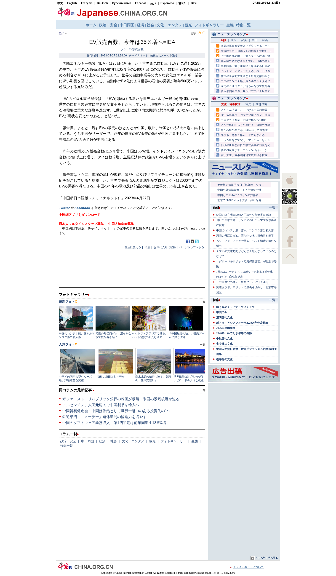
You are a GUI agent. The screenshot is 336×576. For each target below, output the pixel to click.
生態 (194, 441)
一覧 (202, 390)
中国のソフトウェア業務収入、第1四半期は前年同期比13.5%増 (114, 423)
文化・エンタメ (133, 441)
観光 (152, 441)
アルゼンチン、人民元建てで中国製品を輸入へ (100, 405)
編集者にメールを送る (164, 55)
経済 (61, 33)
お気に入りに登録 (165, 247)
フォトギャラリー (173, 441)
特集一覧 (66, 446)
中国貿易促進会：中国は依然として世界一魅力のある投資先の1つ (116, 411)
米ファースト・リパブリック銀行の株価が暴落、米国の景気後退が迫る (120, 399)
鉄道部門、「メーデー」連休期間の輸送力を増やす (104, 417)
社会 (113, 441)
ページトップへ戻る (191, 247)
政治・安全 (68, 441)
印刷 (147, 247)
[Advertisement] (244, 413)
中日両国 (87, 441)
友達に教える (133, 247)
